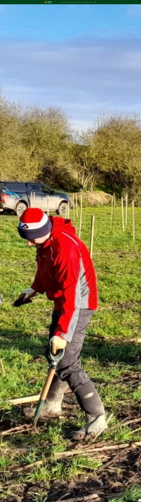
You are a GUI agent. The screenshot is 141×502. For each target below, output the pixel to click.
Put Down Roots (78, 2)
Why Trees (66, 2)
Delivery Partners (85, 2)
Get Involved (72, 2)
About (62, 2)
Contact (94, 2)
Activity (91, 2)
